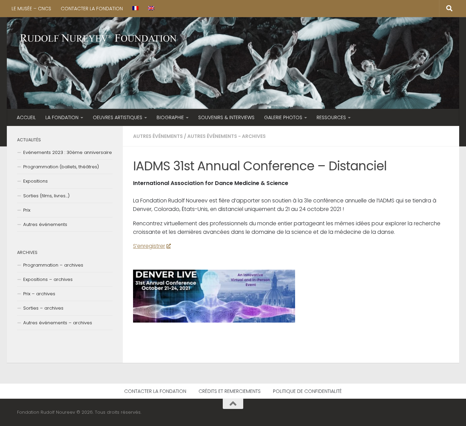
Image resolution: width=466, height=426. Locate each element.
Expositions (35, 181)
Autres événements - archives (226, 136)
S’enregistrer (149, 246)
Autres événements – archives (57, 323)
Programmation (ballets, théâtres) (61, 167)
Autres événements (158, 136)
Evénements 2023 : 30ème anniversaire (67, 152)
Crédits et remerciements (230, 391)
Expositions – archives (48, 279)
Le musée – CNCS (31, 8)
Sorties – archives (43, 308)
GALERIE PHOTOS (283, 117)
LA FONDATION (61, 117)
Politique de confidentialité (307, 391)
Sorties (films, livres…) (46, 196)
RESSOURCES (331, 117)
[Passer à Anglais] (151, 8)
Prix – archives (39, 293)
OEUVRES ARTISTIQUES (117, 117)
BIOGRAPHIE (170, 117)
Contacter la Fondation (92, 8)
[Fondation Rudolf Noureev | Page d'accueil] (98, 39)
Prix (26, 210)
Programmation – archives (53, 265)
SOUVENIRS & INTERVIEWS (226, 117)
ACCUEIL (26, 117)
